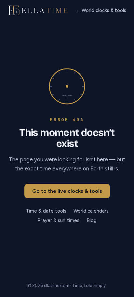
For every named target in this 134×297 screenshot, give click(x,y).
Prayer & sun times (58, 220)
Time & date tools (46, 211)
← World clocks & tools (101, 10)
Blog (92, 220)
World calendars (91, 211)
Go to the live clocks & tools (67, 191)
